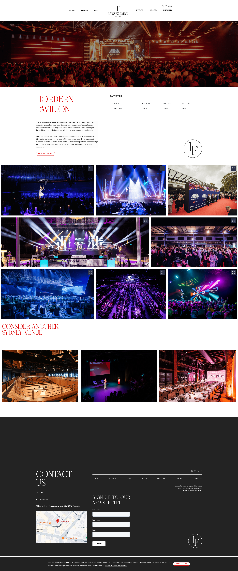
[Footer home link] (195, 541)
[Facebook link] (166, 6)
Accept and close (181, 564)
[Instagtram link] (163, 6)
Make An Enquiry (45, 154)
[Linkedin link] (169, 6)
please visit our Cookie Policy (116, 566)
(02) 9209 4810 (42, 499)
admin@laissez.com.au (45, 493)
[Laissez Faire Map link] (61, 527)
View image (40, 376)
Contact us (54, 478)
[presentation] (6, 376)
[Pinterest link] (171, 6)
